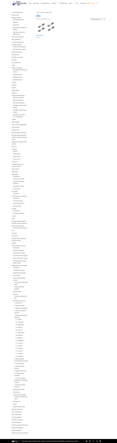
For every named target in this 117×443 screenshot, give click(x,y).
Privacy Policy (15, 127)
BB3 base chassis (16, 17)
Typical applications (18, 19)
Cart (13, 230)
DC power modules (17, 44)
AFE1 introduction (16, 412)
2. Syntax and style (19, 305)
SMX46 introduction (18, 97)
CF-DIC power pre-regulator (19, 196)
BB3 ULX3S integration (18, 226)
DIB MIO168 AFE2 (18, 77)
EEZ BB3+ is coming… (17, 57)
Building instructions (18, 389)
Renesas (14, 85)
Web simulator (16, 122)
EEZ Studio (36, 3)
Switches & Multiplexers (18, 95)
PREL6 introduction (18, 100)
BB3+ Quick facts (16, 39)
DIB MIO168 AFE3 (18, 79)
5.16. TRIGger (19, 356)
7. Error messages (19, 363)
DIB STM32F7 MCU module (20, 255)
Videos (15, 404)
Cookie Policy (15, 130)
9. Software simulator (20, 371)
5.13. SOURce (19, 348)
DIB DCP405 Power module (20, 258)
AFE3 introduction (16, 417)
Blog (30, 3)
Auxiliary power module (19, 273)
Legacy (14, 216)
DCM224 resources (17, 52)
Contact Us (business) (18, 42)
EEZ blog (14, 60)
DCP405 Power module (19, 49)
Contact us (15, 161)
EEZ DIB (14, 208)
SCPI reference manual (19, 300)
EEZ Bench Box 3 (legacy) (18, 245)
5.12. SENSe (19, 345)
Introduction (16, 176)
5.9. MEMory (19, 338)
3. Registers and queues (20, 308)
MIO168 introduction (17, 409)
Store (77, 3)
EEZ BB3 (53, 3)
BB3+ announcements (18, 37)
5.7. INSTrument (20, 332)
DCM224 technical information (20, 433)
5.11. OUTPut (19, 343)
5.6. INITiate (19, 330)
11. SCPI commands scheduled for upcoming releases (20, 380)
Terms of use (16, 159)
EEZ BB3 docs (63, 3)
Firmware (15, 294)
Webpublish (15, 174)
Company (14, 149)
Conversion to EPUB (18, 186)
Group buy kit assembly (19, 394)
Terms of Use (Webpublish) (19, 124)
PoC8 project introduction (20, 228)
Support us (15, 93)
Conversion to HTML (18, 179)
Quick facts (16, 25)
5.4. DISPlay (19, 327)
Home (37, 12)
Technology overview (18, 270)
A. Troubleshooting (17, 12)
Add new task (15, 15)
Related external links (19, 406)
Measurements (17, 206)
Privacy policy (17, 156)
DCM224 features (16, 430)
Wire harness (16, 392)
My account (83, 3)
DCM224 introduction (17, 427)
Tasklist (14, 119)
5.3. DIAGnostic (20, 324)
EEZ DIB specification (18, 213)
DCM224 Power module (19, 46)
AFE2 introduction (16, 414)
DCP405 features (16, 422)
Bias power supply (18, 201)
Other (70, 3)
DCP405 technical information (20, 425)
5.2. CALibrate (19, 322)
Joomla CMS (16, 189)
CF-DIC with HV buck (18, 203)
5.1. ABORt (18, 319)
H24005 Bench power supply (19, 265)
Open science (15, 169)
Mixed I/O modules (17, 68)
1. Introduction (18, 303)
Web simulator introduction (19, 132)
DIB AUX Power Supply (19, 253)
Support (14, 87)
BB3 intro (15, 22)
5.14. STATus (19, 351)
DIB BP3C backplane (18, 250)
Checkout (14, 233)
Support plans (15, 90)
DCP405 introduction (17, 419)
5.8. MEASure (19, 335)
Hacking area (16, 401)
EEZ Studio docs (45, 3)
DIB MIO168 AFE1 (18, 74)
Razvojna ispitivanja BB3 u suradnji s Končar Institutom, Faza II (19, 137)
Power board (16, 275)
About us (14, 146)
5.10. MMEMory (20, 340)
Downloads (15, 171)
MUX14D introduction (19, 103)
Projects (14, 82)
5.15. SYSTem (19, 353)
